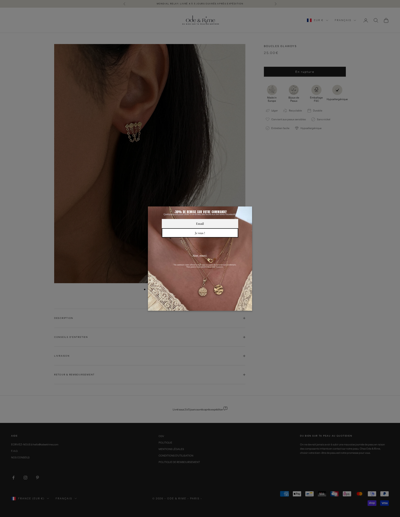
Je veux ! (200, 233)
